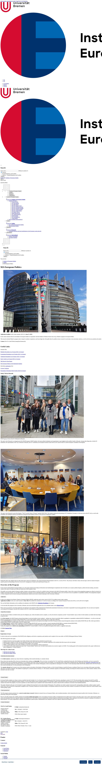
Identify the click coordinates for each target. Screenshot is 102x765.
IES (7, 731)
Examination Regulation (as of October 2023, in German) (13, 354)
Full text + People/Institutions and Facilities (11, 175)
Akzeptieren (97, 762)
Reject (90, 762)
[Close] (6, 198)
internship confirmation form (92, 662)
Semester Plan (8, 628)
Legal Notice (6, 748)
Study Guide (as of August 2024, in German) (10, 359)
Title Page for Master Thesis (9, 653)
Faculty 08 (3, 177)
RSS (2, 733)
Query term (3, 170)
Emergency (5, 750)
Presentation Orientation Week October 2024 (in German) (13, 370)
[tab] (51, 596)
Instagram (5, 757)
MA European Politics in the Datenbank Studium (11, 363)
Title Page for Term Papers (6, 361)
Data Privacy (6, 749)
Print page (3, 734)
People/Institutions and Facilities (9, 173)
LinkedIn (5, 758)
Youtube (5, 756)
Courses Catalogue (5, 368)
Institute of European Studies (12, 177)
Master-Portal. (60, 605)
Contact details (4, 743)
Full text (4, 172)
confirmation (8, 366)
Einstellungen (83, 762)
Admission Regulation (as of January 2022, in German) (13, 356)
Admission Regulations (43, 603)
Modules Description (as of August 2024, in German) (12, 351)
